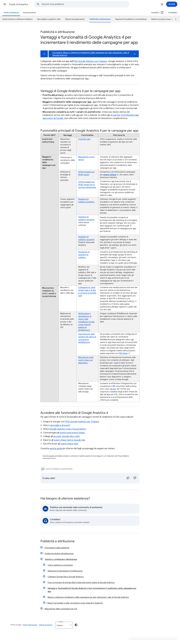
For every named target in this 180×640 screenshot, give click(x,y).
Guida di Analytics (18, 4)
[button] (5, 4)
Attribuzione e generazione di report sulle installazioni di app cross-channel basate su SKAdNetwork (86, 321)
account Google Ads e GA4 (66, 436)
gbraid (113, 389)
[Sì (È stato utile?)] (128, 478)
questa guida (56, 448)
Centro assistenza (11, 12)
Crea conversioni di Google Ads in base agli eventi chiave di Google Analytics (81, 582)
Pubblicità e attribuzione (57, 541)
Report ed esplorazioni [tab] (75, 19)
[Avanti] (174, 19)
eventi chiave (109, 174)
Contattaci (172, 12)
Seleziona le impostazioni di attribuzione (65, 571)
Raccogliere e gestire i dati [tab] (48, 19)
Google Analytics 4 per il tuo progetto (67, 429)
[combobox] (85, 4)
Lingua (60, 622)
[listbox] (64, 625)
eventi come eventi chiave (72, 432)
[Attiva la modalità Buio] (76, 625)
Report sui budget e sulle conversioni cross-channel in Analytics (75, 603)
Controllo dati (84, 139)
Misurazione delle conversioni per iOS (61, 609)
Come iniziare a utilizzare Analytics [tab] (17, 19)
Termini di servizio (45, 625)
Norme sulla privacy (30, 625)
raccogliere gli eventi (60, 425)
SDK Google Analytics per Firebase (90, 61)
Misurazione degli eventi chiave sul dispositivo (85, 360)
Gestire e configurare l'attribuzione (61, 559)
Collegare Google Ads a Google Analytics (66, 577)
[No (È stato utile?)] (134, 478)
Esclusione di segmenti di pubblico (84, 255)
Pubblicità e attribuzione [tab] (100, 19)
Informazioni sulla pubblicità (57, 548)
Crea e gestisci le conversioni (60, 565)
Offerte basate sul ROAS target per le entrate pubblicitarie (87, 185)
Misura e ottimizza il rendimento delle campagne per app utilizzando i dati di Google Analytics (88, 597)
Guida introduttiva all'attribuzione (59, 553)
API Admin (123, 353)
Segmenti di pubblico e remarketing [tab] (130, 19)
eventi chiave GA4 (69, 443)
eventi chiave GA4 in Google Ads (69, 440)
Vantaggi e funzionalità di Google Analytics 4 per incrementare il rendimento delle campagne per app (92, 590)
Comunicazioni (29, 12)
